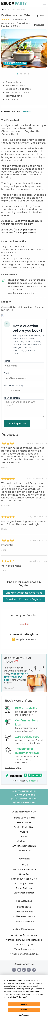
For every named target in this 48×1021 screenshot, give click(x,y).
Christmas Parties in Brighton (24, 599)
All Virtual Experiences (24, 935)
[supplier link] (24, 631)
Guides (24, 832)
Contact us (24, 850)
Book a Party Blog (24, 827)
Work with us (24, 841)
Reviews (27, 111)
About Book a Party (24, 818)
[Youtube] (19, 973)
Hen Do (24, 864)
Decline (24, 1010)
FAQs (24, 836)
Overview (6, 111)
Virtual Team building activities (24, 940)
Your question (12, 398)
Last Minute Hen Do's (24, 869)
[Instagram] (29, 973)
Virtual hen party (24, 949)
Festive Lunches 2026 (15, 15)
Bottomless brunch (24, 916)
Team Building (24, 888)
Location (16, 111)
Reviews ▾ (19, 20)
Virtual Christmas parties (24, 954)
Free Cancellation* (26, 791)
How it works (24, 822)
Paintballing (24, 907)
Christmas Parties (24, 893)
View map (40, 25)
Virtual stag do (24, 944)
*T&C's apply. (13, 767)
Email (7, 373)
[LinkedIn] (24, 973)
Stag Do (24, 874)
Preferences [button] (21, 997)
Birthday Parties (24, 883)
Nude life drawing (24, 921)
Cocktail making (24, 911)
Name (7, 361)
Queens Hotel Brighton (24, 634)
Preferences (24, 1015)
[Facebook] (14, 973)
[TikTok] (34, 973)
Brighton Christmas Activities (24, 592)
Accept (24, 1004)
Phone (13, 385)
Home (7, 9)
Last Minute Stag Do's (24, 879)
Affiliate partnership (24, 846)
